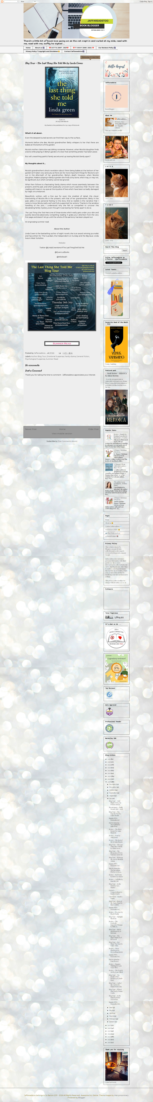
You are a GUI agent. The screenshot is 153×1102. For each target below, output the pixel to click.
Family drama (70, 356)
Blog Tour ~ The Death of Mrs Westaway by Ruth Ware (115, 977)
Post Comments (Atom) (67, 441)
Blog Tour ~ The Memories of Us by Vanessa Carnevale (116, 853)
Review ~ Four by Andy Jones (114, 836)
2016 (109, 1028)
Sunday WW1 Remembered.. (114, 956)
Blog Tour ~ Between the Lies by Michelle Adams (116, 859)
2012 (109, 1039)
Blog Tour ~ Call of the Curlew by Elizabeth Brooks (115, 985)
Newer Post (31, 429)
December (112, 784)
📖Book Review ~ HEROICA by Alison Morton (116, 374)
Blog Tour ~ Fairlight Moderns (116, 918)
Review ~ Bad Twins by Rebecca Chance (116, 876)
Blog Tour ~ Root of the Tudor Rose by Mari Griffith (115, 903)
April (111, 1013)
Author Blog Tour (38, 356)
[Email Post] (59, 353)
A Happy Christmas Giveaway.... (120, 499)
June (111, 1007)
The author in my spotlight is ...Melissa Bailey (120, 483)
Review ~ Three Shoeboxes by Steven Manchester (116, 950)
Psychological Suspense (35, 359)
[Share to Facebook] (70, 353)
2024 (109, 765)
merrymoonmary (121, 1095)
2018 (109, 782)
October (112, 790)
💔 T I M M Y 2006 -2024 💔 (83, 48)
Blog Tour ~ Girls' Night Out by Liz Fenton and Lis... (115, 803)
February (112, 1019)
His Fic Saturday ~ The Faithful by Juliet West (115, 824)
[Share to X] (68, 353)
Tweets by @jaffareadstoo (113, 273)
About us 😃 (109, 523)
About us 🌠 (39, 48)
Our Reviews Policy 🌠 (107, 48)
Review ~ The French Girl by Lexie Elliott (116, 971)
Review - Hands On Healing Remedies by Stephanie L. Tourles (120, 436)
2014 (109, 1034)
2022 (109, 770)
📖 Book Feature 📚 (111, 536)
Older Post (93, 429)
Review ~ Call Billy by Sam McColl (116, 880)
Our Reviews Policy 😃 (112, 530)
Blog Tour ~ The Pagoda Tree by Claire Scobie (115, 813)
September (113, 793)
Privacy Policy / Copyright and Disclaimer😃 (43, 51)
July (110, 799)
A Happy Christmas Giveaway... (120, 451)
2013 (109, 1037)
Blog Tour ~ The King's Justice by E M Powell (115, 937)
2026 (109, 759)
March (111, 1016)
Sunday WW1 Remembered (114, 819)
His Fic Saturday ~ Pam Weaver (115, 960)
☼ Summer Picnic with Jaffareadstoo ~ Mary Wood (120, 466)
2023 (109, 768)
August (111, 796)
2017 (109, 1025)
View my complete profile (113, 130)
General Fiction (82, 356)
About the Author (62, 229)
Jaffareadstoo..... (122, 119)
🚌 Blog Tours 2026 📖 (112, 533)
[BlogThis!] (66, 353)
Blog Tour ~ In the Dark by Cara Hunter (115, 886)
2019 (109, 779)
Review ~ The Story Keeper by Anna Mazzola (115, 831)
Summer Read (52, 359)
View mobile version (62, 433)
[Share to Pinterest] (72, 353)
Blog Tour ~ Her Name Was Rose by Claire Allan (116, 944)
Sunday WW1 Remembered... (114, 908)
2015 (109, 1031)
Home (28, 48)
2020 (109, 776)
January (112, 1022)
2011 (109, 1042)
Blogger (81, 1098)
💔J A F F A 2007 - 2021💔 (58, 48)
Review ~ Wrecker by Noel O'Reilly (116, 913)
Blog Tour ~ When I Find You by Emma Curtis (115, 991)
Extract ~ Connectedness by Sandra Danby (115, 892)
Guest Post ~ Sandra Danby (115, 897)
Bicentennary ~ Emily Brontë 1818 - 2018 (116, 808)
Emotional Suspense (55, 356)
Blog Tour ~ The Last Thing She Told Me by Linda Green (116, 846)
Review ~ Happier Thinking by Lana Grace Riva (115, 966)
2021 (109, 773)
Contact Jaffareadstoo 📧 (113, 526)
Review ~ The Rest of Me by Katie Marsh (115, 841)
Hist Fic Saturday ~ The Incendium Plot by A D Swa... (115, 870)
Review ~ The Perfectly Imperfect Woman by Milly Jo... (115, 924)
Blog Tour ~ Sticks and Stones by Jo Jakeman (115, 931)
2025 (109, 762)
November (113, 787)
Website (62, 243)
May (110, 1010)
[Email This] (64, 353)
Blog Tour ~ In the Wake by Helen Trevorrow (115, 997)
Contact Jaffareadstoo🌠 (74, 51)
